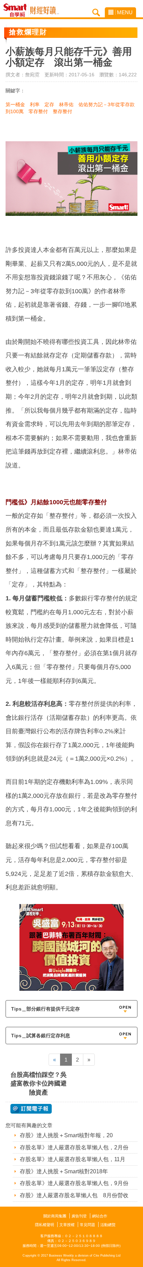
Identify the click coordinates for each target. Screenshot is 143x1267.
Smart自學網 (16, 10)
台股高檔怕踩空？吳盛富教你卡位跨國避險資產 (38, 1083)
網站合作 (99, 1216)
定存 (49, 104)
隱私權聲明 (44, 1225)
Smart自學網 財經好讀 (44, 10)
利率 (35, 104)
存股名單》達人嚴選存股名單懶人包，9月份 (74, 1183)
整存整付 (62, 111)
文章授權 (67, 1225)
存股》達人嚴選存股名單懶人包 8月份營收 (74, 1195)
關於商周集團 (54, 1216)
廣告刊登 (79, 1216)
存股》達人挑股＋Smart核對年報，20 (66, 1135)
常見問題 (87, 1225)
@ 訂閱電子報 (31, 1109)
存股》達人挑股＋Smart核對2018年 (64, 1171)
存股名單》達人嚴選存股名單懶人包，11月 (72, 1159)
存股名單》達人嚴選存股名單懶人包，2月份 (74, 1147)
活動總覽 (108, 1225)
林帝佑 (66, 104)
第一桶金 (15, 104)
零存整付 (38, 111)
